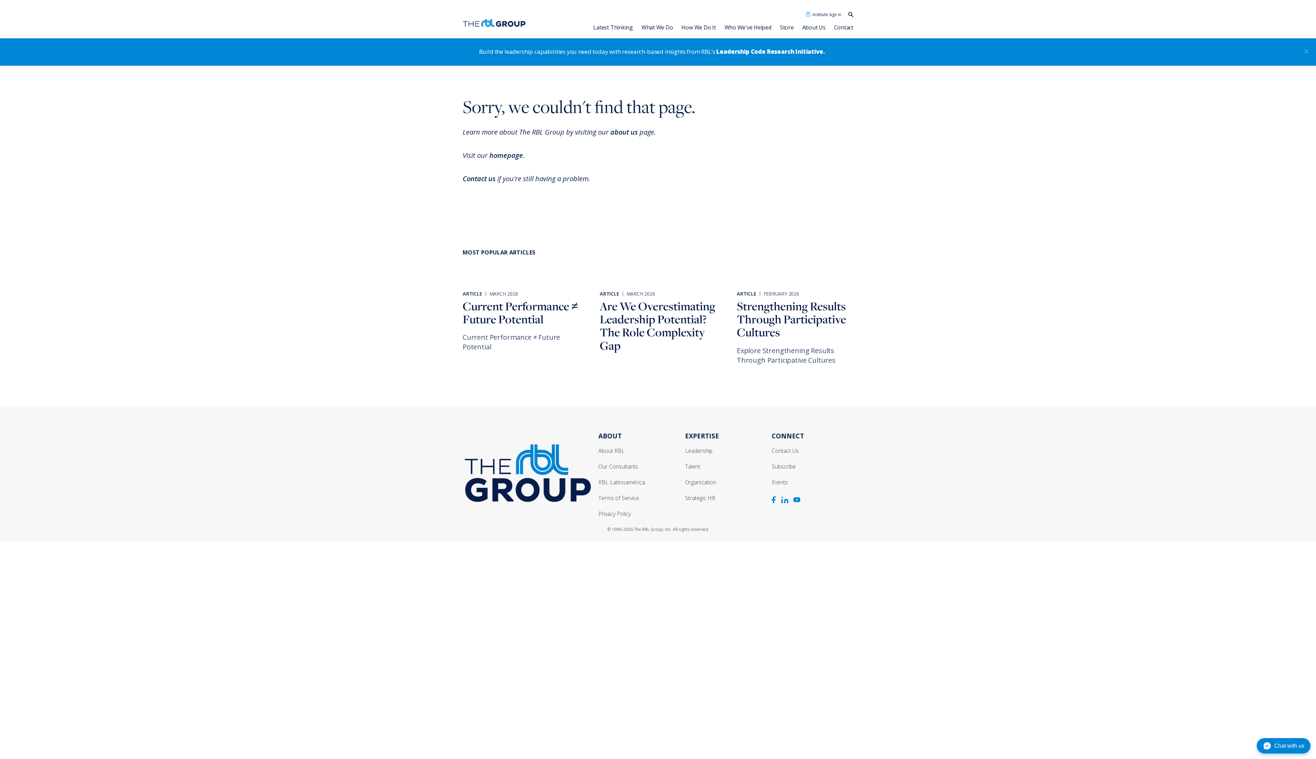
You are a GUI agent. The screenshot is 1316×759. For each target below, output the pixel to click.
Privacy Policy (614, 514)
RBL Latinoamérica (621, 482)
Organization (700, 482)
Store (787, 27)
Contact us (479, 178)
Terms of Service (618, 498)
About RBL (611, 451)
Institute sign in (827, 14)
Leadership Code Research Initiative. (770, 51)
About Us (814, 27)
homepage (506, 155)
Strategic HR (700, 498)
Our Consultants (618, 466)
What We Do (657, 27)
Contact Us (785, 451)
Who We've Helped (747, 27)
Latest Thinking (613, 27)
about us (624, 132)
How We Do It (698, 27)
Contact (843, 27)
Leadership (698, 451)
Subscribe (784, 466)
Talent (692, 466)
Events (780, 482)
